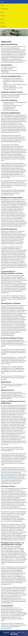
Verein (2, 12)
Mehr (2, 19)
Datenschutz (6, 632)
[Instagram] (13, 634)
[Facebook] (11, 634)
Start (2, 1)
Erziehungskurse (5, 8)
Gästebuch (3, 26)
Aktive (2, 5)
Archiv (23, 632)
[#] (14, 32)
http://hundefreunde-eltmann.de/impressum (17, 73)
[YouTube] (15, 634)
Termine (3, 15)
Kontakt (19, 632)
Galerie (2, 22)
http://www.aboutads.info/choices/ (9, 474)
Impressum (13, 632)
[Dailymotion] (17, 634)
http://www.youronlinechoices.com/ (9, 475)
